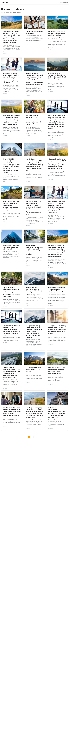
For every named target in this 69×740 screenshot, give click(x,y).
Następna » (37, 436)
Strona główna (64, 2)
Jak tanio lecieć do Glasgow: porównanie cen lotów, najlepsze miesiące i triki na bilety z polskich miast (57, 77)
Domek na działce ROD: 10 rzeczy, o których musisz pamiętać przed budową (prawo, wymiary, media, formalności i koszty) (56, 35)
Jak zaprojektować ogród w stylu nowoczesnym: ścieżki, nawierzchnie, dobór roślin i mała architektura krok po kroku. (57, 291)
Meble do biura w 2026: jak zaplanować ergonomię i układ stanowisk (11, 247)
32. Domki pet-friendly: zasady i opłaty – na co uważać (33, 369)
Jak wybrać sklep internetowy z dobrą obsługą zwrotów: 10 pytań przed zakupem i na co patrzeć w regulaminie (34, 291)
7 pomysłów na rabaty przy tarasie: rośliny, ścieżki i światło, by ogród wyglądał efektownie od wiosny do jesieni (57, 329)
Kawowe (4, 2)
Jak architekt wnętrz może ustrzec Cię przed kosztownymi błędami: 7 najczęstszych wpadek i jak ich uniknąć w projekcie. (12, 329)
